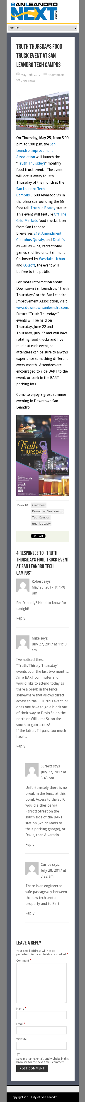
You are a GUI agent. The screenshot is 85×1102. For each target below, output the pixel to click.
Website (21, 1039)
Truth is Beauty (43, 208)
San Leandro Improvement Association (36, 150)
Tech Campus (41, 517)
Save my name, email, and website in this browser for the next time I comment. (42, 1060)
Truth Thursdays (31, 163)
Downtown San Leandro (47, 511)
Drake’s (59, 240)
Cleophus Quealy (30, 240)
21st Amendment (47, 233)
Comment (23, 960)
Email (20, 1024)
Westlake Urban (52, 259)
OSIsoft (29, 265)
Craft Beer (39, 505)
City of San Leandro (44, 1097)
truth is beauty (41, 523)
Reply (20, 618)
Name (21, 1008)
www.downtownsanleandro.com (42, 307)
